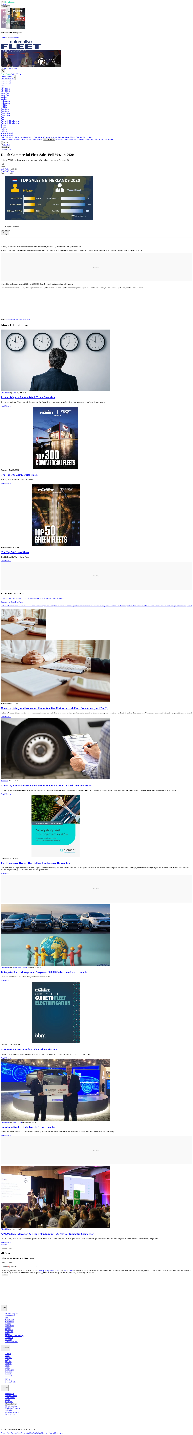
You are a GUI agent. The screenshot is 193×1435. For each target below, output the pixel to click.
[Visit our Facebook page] (2, 1254)
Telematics (4, 125)
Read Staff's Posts (7, 171)
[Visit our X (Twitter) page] (6, 1254)
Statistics (25, 137)
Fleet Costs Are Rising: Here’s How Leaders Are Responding (35, 863)
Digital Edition (14, 37)
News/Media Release (20, 967)
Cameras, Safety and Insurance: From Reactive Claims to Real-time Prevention (46, 785)
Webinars (55, 137)
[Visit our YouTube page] (9, 1254)
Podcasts (61, 137)
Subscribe (4, 37)
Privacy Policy (6, 1433)
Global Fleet (5, 89)
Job (74, 137)
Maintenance (5, 101)
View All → (5, 1244)
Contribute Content (96, 139)
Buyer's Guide (88, 137)
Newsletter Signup (61, 139)
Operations (5, 109)
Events (33, 139)
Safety (3, 117)
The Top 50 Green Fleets (15, 552)
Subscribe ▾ (5, 6)
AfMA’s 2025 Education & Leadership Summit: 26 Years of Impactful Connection (47, 1233)
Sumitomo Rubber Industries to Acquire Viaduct (29, 1126)
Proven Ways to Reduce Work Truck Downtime (28, 397)
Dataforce (9, 319)
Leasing (3, 97)
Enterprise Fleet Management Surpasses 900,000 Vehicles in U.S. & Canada (44, 972)
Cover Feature (9, 2)
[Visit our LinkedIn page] (4, 1254)
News (8, 137)
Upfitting (4, 129)
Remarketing (5, 113)
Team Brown (26, 139)
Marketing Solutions (75, 139)
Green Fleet (5, 93)
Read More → (6, 406)
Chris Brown (17, 1122)
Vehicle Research (7, 133)
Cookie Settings (49, 139)
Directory (79, 137)
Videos (22, 2)
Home (3, 149)
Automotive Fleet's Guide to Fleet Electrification (29, 1049)
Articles (17, 2)
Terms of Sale (25, 1433)
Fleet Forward (6, 81)
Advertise (86, 139)
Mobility (4, 105)
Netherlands (17, 319)
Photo (36, 137)
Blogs (19, 137)
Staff (14, 393)
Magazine (13, 137)
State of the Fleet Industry (10, 121)
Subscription (5, 139)
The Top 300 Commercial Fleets (19, 474)
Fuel (2, 85)
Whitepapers (47, 137)
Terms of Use (16, 1433)
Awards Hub (68, 137)
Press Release (108, 139)
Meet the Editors (15, 139)
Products (31, 137)
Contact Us (39, 139)
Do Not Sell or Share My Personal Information (46, 1433)
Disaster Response (7, 76)
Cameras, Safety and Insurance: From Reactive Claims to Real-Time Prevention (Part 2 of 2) (54, 708)
